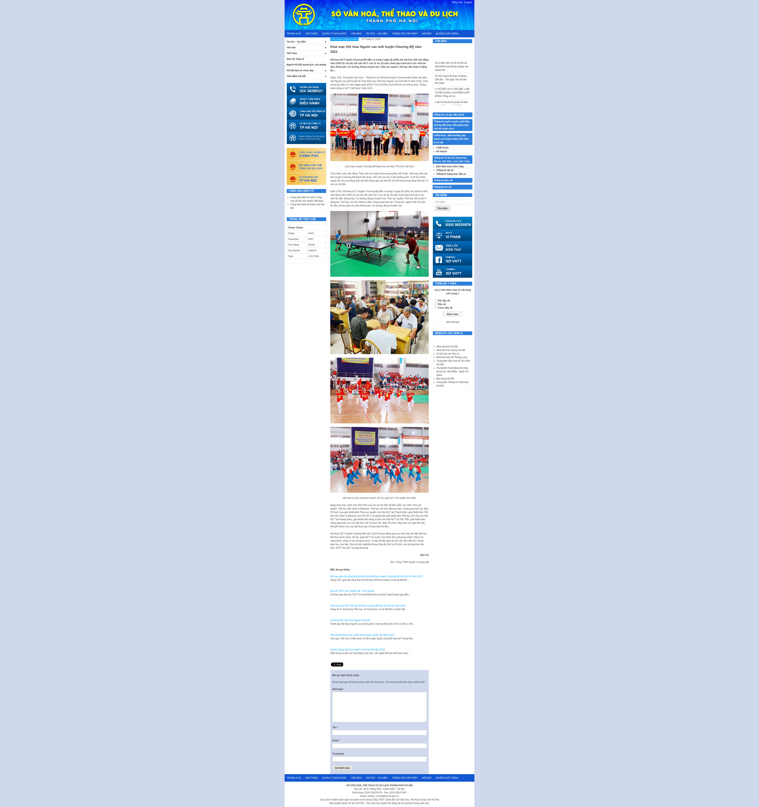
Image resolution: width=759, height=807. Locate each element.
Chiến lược (442, 147)
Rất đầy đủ (444, 300)
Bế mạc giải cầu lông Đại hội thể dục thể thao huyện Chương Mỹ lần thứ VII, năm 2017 (376, 576)
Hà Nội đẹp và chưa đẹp (300, 70)
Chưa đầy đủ (445, 307)
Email (336, 740)
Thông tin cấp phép (404, 33)
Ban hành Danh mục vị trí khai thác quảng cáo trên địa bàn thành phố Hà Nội (451, 104)
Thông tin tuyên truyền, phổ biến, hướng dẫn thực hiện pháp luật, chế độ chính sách (452, 125)
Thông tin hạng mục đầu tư (451, 174)
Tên (335, 727)
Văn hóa (291, 47)
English (468, 2)
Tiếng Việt (456, 2)
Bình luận (338, 689)
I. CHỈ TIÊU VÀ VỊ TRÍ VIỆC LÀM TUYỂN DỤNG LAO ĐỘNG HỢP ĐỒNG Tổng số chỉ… (452, 74)
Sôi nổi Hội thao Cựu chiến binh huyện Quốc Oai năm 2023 (362, 635)
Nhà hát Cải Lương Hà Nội (450, 350)
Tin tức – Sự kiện (377, 33)
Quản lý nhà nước (334, 33)
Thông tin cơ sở (442, 187)
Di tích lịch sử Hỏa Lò (447, 353)
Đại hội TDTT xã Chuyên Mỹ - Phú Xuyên (352, 591)
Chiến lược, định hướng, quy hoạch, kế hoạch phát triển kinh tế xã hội (451, 139)
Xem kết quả (452, 322)
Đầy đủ (442, 304)
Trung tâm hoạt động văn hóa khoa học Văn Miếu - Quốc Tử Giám (452, 371)
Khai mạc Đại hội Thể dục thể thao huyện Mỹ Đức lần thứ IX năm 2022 (368, 605)
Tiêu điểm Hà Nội (296, 76)
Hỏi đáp (426, 33)
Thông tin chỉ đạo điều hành (449, 114)
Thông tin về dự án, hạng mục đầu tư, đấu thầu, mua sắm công (452, 159)
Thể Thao (292, 53)
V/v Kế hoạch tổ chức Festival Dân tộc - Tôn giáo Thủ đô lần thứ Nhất (451, 61)
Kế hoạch (441, 151)
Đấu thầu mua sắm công (450, 166)
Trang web (338, 753)
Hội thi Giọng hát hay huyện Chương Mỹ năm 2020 (357, 649)
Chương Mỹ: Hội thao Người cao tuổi (350, 620)
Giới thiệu (311, 33)
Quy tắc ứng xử (295, 59)
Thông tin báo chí (443, 180)
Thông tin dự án (445, 170)
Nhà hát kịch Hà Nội (447, 346)
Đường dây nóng (447, 33)
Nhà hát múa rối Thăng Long (451, 357)
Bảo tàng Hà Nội (445, 378)
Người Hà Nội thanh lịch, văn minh (306, 64)
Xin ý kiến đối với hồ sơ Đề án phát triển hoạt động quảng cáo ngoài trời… (451, 48)
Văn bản (356, 33)
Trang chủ (294, 33)
